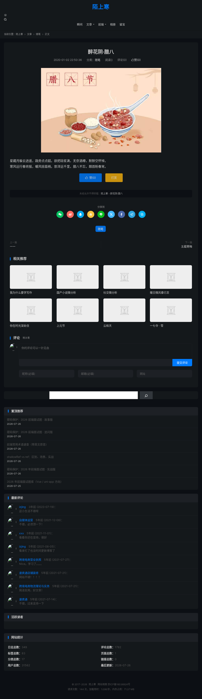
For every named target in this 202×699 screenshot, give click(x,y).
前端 (101, 24)
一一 (12, 246)
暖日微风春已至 (159, 292)
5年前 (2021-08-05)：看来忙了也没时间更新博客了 (38, 548)
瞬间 (79, 24)
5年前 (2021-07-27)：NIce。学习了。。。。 (45, 561)
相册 (113, 24)
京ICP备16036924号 (119, 684)
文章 (89, 24)
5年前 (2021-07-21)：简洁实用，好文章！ (49, 588)
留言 (122, 24)
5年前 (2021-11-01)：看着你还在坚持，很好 (36, 535)
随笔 (38, 34)
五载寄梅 (186, 246)
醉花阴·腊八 (101, 52)
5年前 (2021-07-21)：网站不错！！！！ (44, 575)
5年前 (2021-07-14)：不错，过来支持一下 (38, 601)
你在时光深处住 (19, 325)
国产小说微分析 (66, 292)
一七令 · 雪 (156, 325)
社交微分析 (110, 292)
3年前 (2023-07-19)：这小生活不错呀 (38, 509)
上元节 (61, 325)
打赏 (114, 177)
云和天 (107, 325)
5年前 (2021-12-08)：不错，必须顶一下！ (41, 522)
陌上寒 (100, 7)
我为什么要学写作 (21, 292)
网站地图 (102, 684)
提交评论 (182, 362)
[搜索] (146, 395)
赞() (136, 59)
